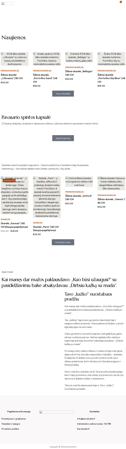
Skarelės (14, 71)
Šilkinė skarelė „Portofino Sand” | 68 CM (45, 78)
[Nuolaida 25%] (14, 195)
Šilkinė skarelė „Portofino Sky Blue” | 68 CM (111, 78)
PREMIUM (5, 71)
